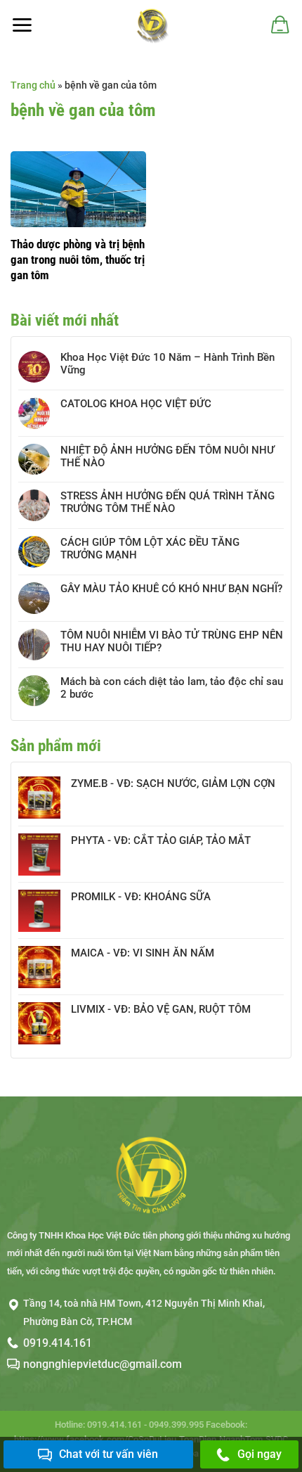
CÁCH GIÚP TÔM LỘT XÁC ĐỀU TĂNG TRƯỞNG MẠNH (149, 548)
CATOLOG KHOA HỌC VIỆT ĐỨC (135, 403)
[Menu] (22, 25)
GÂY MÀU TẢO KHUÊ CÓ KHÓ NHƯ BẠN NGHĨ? (171, 588)
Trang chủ (33, 85)
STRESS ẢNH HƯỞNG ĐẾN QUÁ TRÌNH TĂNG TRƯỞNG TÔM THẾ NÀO (167, 502)
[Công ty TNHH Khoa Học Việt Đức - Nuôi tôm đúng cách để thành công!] (151, 25)
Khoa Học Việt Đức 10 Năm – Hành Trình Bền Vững (167, 363)
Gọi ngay (259, 1454)
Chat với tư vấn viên (108, 1454)
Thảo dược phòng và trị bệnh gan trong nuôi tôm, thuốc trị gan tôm (78, 259)
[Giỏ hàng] (279, 24)
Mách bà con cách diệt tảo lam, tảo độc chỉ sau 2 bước (171, 687)
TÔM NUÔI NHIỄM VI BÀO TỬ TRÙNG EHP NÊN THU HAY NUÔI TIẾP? (171, 641)
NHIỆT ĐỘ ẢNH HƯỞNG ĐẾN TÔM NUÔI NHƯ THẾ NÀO (167, 456)
